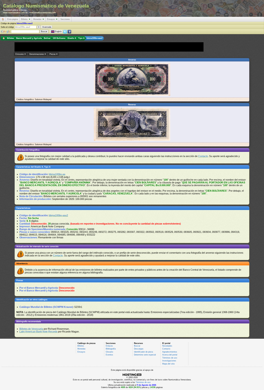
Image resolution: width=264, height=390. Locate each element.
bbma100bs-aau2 (58, 215)
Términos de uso (169, 358)
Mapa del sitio (168, 364)
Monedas (38, 19)
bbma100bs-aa (57, 174)
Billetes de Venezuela (31, 329)
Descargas (138, 349)
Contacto (203, 156)
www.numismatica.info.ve (15, 12)
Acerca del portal (169, 355)
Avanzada (46, 27)
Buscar (137, 346)
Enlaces (109, 346)
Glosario (109, 352)
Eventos (109, 355)
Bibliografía (111, 349)
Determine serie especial (145, 355)
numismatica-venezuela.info (42, 12)
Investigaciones (169, 361)
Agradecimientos (169, 352)
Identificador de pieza (143, 352)
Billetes (25, 19)
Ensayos (51, 19)
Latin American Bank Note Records (38, 331)
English (58, 31)
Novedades (167, 346)
